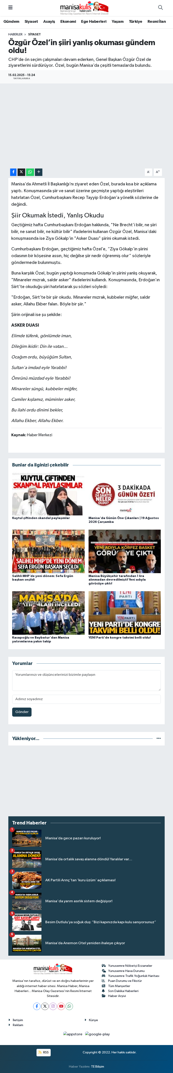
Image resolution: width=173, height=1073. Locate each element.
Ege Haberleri (93, 22)
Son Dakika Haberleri (123, 991)
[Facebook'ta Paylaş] (13, 172)
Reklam (18, 1025)
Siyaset (31, 22)
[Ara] (160, 8)
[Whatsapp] (69, 1006)
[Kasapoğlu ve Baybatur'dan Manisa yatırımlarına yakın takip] (48, 613)
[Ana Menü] (10, 8)
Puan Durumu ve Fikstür (125, 981)
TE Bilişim (97, 1066)
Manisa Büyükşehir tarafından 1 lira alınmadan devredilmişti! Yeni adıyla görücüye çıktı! (117, 580)
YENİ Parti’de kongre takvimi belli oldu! (120, 637)
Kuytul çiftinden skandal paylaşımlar (41, 518)
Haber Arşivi (117, 996)
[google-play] (97, 1034)
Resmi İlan (157, 22)
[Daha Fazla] (38, 172)
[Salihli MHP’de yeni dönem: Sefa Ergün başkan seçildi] (48, 551)
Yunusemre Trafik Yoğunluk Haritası (133, 976)
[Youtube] (61, 1006)
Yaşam (117, 22)
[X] (45, 1006)
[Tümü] (159, 739)
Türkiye (135, 22)
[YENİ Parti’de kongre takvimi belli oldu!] (125, 613)
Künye (93, 1020)
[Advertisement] (86, 780)
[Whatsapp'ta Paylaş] (30, 172)
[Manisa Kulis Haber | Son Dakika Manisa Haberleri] (84, 8)
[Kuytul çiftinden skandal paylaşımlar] (48, 493)
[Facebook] (37, 1006)
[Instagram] (53, 1006)
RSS (46, 1052)
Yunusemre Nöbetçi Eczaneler (130, 965)
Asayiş (49, 22)
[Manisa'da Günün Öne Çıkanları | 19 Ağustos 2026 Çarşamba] (125, 493)
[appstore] (73, 1034)
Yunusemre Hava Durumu (126, 971)
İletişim (18, 1020)
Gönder (22, 712)
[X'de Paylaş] (21, 172)
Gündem (11, 22)
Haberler (15, 34)
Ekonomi (68, 22)
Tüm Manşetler (119, 986)
